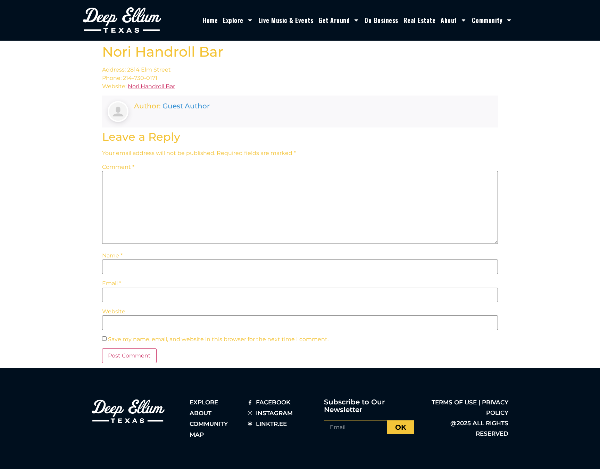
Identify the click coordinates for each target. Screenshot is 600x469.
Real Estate (419, 20)
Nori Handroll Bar (151, 86)
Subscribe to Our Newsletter (354, 406)
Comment (118, 167)
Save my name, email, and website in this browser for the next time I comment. (218, 339)
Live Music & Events (286, 20)
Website (113, 311)
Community (487, 20)
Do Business (381, 20)
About (449, 20)
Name (112, 255)
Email (111, 283)
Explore (233, 20)
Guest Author (186, 106)
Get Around (334, 20)
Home (210, 20)
